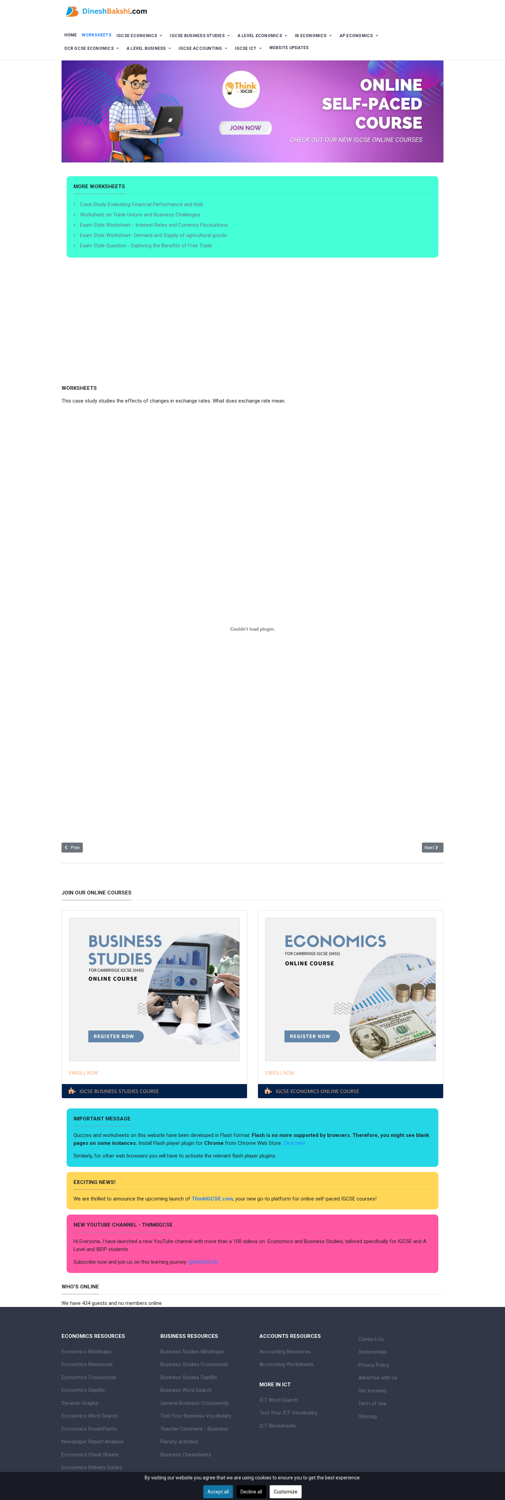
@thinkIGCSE (203, 1262)
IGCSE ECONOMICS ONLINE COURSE (317, 1091)
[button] (140, 36)
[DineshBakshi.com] (252, 11)
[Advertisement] (252, 331)
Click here (295, 1143)
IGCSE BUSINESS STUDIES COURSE (119, 1091)
